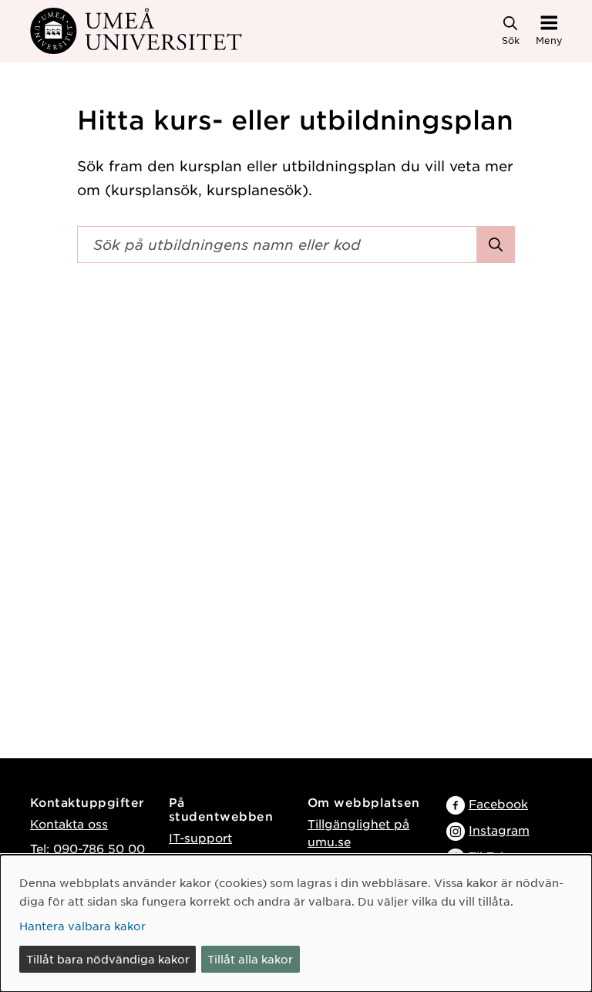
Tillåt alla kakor (250, 959)
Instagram (499, 829)
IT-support (200, 837)
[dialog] (296, 923)
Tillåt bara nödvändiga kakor (108, 959)
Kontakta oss (69, 823)
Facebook (498, 803)
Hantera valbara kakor (82, 926)
